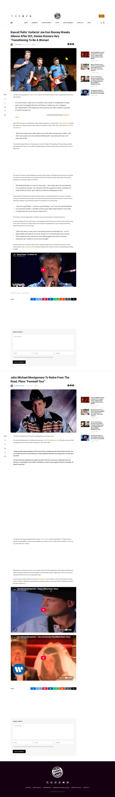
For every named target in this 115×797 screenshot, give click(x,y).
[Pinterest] (5, 110)
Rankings (35, 22)
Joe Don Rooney (15, 293)
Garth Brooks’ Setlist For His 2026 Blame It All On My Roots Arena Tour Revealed (97, 92)
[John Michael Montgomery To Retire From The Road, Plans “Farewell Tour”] (43, 411)
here (24, 583)
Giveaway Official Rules (61, 787)
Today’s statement (64, 123)
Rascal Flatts (33, 95)
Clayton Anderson (19, 385)
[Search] (103, 23)
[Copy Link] (73, 44)
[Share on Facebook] (68, 44)
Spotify (28, 787)
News (26, 22)
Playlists (80, 22)
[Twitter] (5, 102)
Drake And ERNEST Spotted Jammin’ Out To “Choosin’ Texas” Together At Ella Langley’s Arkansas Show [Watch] (97, 55)
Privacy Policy (76, 787)
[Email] (5, 114)
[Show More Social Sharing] (75, 44)
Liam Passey (18, 44)
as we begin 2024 (29, 247)
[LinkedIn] (5, 106)
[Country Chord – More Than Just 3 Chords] (57, 16)
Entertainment (68, 22)
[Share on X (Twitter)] (71, 44)
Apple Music (37, 787)
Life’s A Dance (45, 539)
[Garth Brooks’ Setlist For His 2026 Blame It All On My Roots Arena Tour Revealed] (85, 93)
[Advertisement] (57, 5)
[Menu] (12, 23)
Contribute (47, 787)
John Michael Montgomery (52, 440)
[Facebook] (5, 98)
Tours (57, 22)
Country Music (46, 22)
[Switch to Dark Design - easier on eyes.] (101, 22)
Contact (86, 787)
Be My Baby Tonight (43, 579)
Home (12, 27)
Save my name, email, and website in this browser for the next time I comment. (33, 357)
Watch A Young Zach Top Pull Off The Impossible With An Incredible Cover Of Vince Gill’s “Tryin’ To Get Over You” (97, 67)
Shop (101, 16)
